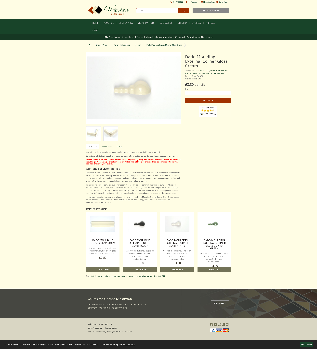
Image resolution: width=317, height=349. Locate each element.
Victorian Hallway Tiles (121, 45)
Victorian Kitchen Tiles (219, 70)
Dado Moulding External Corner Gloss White (177, 242)
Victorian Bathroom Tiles (195, 73)
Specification (106, 146)
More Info (103, 270)
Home (95, 23)
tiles (155, 276)
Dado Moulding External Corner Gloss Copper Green (214, 244)
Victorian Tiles (146, 23)
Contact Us (166, 23)
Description (92, 146)
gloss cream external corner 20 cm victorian (128, 276)
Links (95, 30)
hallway (150, 276)
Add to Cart (208, 100)
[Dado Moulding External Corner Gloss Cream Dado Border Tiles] (133, 88)
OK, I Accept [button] (306, 345)
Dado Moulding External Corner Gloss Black (140, 242)
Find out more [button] (129, 344)
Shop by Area (126, 23)
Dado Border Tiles (202, 70)
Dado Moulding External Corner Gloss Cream (164, 45)
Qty (186, 89)
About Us (109, 23)
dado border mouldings (100, 276)
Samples (196, 23)
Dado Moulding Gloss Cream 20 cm (103, 241)
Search (138, 45)
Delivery (182, 23)
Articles (210, 23)
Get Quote (219, 303)
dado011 (161, 276)
